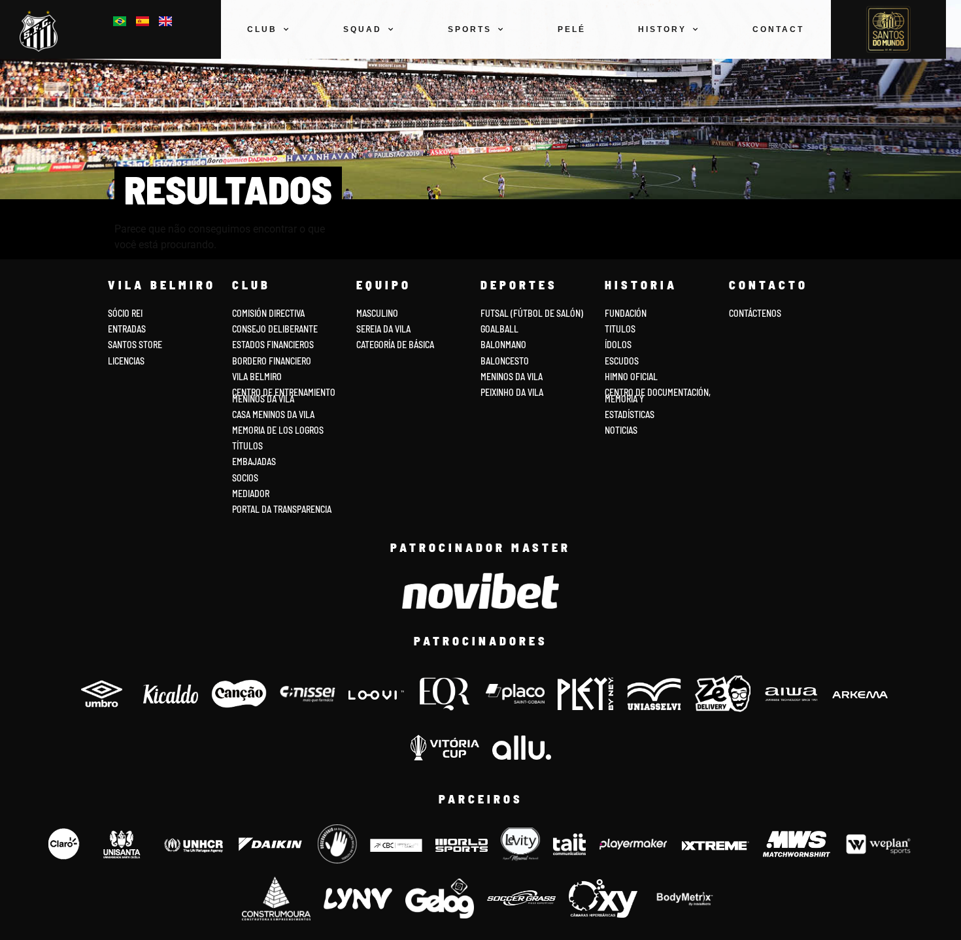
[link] (42, 31)
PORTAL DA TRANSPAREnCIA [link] (281, 509)
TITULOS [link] (620, 328)
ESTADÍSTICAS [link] (629, 414)
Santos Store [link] (135, 344)
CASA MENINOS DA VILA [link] (273, 414)
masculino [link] (377, 313)
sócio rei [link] (125, 313)
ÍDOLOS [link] (618, 344)
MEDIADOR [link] (250, 493)
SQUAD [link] (362, 29)
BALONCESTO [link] (504, 360)
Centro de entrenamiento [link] (283, 392)
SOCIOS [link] (245, 477)
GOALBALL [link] (499, 328)
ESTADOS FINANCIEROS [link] (273, 344)
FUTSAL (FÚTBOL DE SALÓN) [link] (531, 313)
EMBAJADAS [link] (254, 461)
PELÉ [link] (572, 29)
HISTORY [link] (662, 29)
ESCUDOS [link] (622, 360)
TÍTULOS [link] (247, 445)
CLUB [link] (262, 29)
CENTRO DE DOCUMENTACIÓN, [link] (658, 392)
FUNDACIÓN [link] (626, 313)
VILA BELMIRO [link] (257, 376)
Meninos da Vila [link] (263, 398)
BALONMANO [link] (503, 344)
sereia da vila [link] (383, 328)
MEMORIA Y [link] (624, 398)
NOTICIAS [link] (621, 430)
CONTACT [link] (778, 29)
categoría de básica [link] (395, 344)
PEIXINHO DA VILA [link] (511, 392)
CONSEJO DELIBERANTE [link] (275, 328)
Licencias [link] (126, 360)
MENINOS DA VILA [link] (511, 376)
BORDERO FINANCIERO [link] (271, 360)
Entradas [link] (127, 328)
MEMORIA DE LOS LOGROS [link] (278, 430)
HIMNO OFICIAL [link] (631, 376)
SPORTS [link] (470, 29)
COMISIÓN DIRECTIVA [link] (268, 313)
